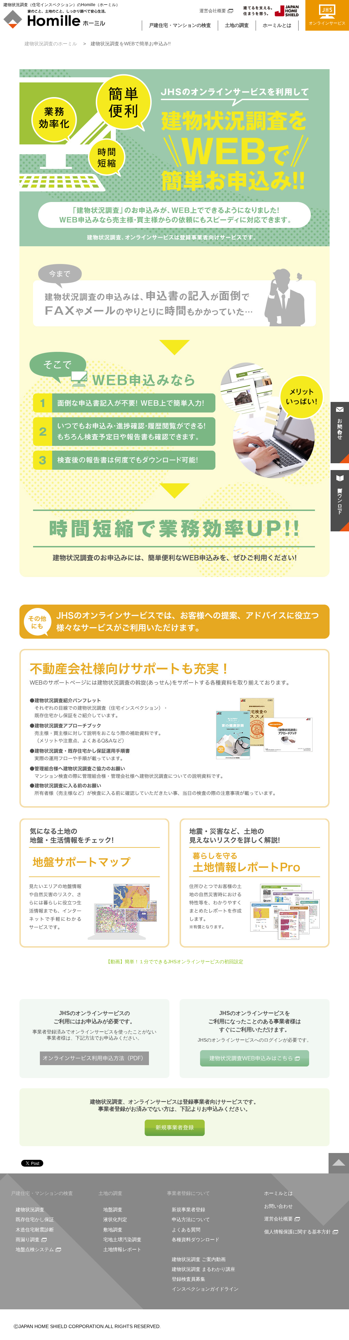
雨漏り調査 (28, 1239)
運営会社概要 (212, 10)
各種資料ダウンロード (195, 1239)
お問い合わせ (278, 1206)
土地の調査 (237, 25)
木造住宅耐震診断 (35, 1229)
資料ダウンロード (340, 498)
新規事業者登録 (188, 1209)
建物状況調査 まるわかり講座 (203, 1269)
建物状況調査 (30, 1209)
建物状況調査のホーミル (51, 43)
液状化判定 (115, 1219)
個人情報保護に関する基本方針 (297, 1231)
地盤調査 (112, 1209)
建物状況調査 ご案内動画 (199, 1259)
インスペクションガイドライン (205, 1289)
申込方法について (191, 1219)
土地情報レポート (122, 1249)
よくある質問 (186, 1229)
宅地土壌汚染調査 (122, 1239)
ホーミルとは (277, 25)
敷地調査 (112, 1229)
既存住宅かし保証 (35, 1219)
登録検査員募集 (188, 1279)
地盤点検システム (35, 1249)
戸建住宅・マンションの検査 (180, 25)
